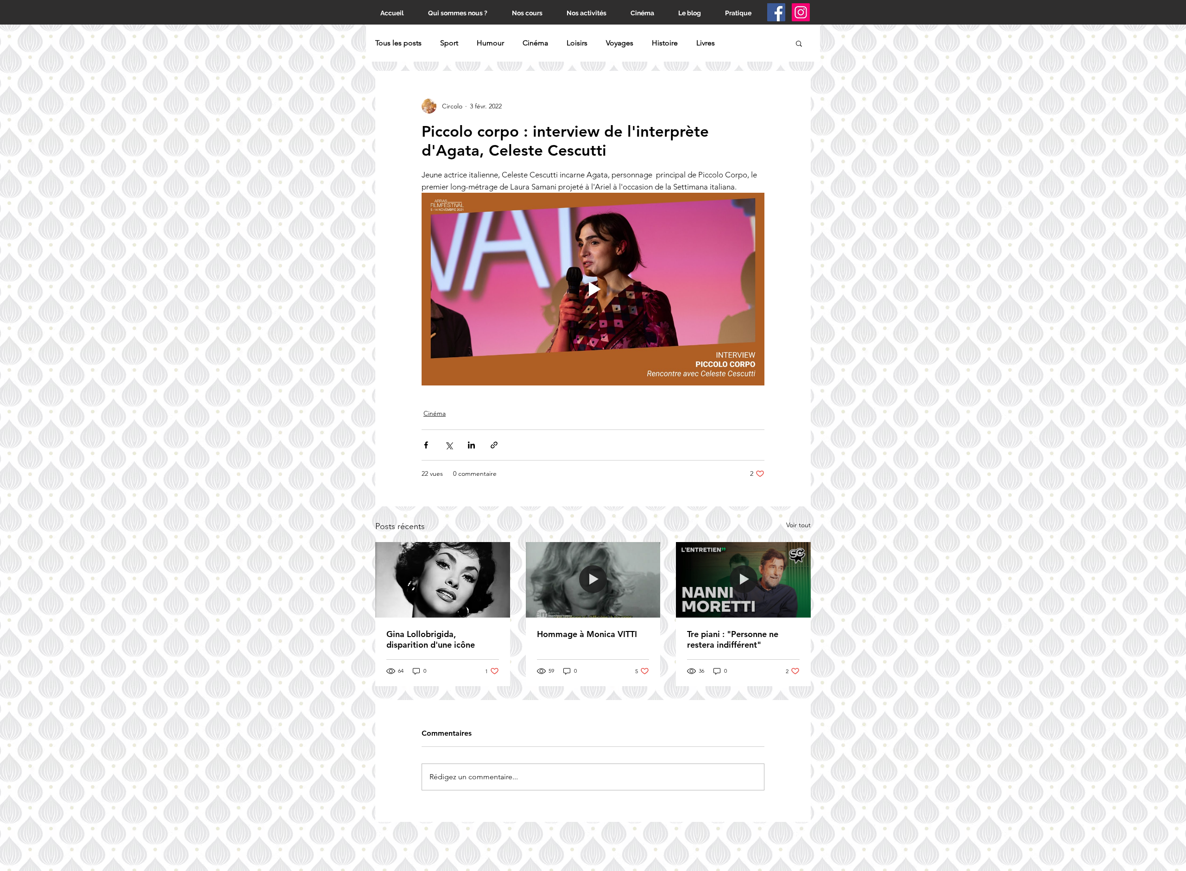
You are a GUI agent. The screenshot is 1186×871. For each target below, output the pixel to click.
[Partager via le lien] (494, 445)
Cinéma (535, 42)
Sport (449, 42)
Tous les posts (398, 42)
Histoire (665, 42)
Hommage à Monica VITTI (587, 634)
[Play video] (593, 289)
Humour (490, 42)
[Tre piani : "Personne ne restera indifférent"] (743, 580)
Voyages (619, 42)
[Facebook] (776, 12)
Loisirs (577, 42)
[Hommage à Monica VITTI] (593, 580)
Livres (705, 42)
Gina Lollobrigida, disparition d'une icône (430, 639)
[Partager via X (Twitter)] (448, 445)
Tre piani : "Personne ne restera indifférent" (732, 639)
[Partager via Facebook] (426, 445)
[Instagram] (801, 12)
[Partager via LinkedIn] (471, 445)
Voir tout (798, 525)
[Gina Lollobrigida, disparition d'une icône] (442, 580)
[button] (799, 43)
